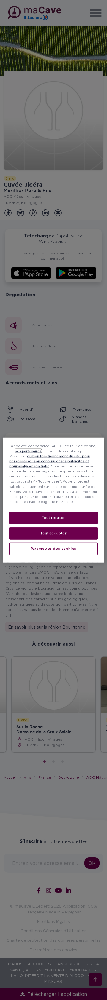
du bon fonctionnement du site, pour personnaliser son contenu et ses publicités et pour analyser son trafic (49, 461)
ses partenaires (28, 451)
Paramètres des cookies (53, 548)
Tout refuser (53, 517)
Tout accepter (53, 533)
